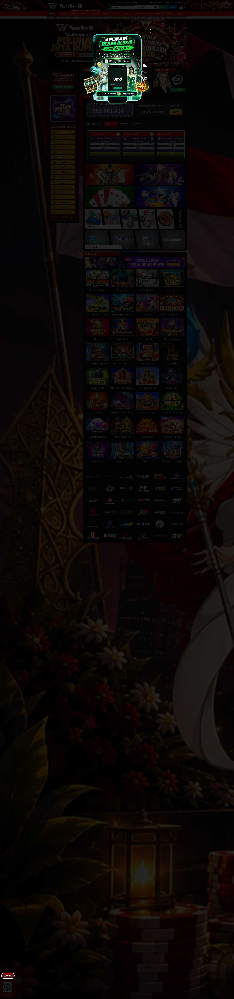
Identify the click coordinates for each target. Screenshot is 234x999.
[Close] (150, 31)
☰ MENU (8, 976)
